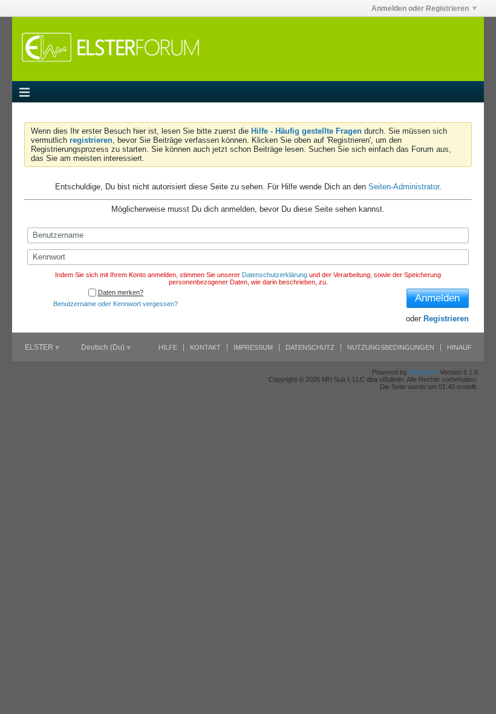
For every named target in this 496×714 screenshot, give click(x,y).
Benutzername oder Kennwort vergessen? (115, 303)
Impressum (253, 347)
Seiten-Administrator (403, 186)
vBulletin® (423, 372)
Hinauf (459, 347)
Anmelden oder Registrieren (420, 8)
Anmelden (437, 298)
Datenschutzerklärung (274, 274)
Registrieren (446, 318)
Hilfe (167, 347)
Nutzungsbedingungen (390, 347)
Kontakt (205, 347)
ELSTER (40, 347)
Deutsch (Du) (103, 347)
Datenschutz (310, 347)
